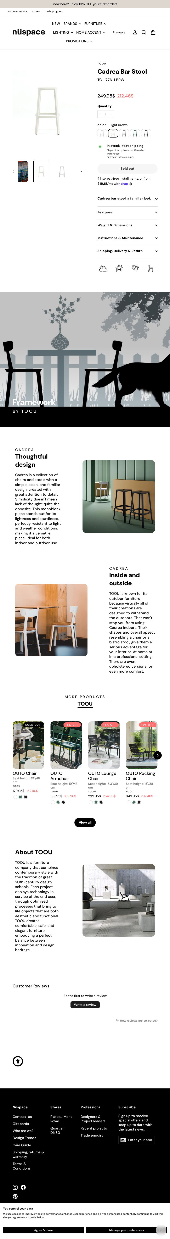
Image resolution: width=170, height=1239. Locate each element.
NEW (56, 23)
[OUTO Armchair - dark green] (58, 802)
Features (104, 212)
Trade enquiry (92, 1135)
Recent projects (94, 1128)
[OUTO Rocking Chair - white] (128, 802)
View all (85, 822)
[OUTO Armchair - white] (53, 802)
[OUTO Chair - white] (15, 797)
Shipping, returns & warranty (28, 1154)
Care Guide (22, 1145)
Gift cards (21, 1123)
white (102, 133)
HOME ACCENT (89, 32)
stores (36, 11)
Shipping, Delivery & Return (120, 251)
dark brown (124, 133)
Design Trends (24, 1138)
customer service (17, 11)
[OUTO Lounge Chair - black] (101, 802)
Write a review (85, 1005)
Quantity (104, 106)
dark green (135, 133)
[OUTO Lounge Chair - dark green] (96, 802)
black (146, 133)
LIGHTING (61, 32)
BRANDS (70, 23)
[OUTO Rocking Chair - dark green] (133, 802)
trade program (53, 11)
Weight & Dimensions (114, 225)
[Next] (157, 755)
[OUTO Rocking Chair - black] (139, 802)
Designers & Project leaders (93, 1118)
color (112, 125)
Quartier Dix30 (57, 1130)
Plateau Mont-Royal (62, 1118)
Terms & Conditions (22, 1166)
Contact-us (22, 1116)
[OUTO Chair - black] (25, 797)
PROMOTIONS (77, 41)
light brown (113, 133)
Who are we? (23, 1130)
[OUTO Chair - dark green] (20, 797)
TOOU (101, 63)
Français (119, 32)
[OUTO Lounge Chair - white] (90, 802)
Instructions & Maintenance (120, 238)
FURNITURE (93, 23)
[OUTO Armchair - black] (63, 802)
